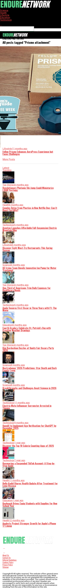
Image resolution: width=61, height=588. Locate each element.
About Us (6, 555)
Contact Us (7, 557)
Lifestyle (4, 15)
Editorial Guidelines (10, 560)
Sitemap (6, 567)
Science (4, 10)
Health (3, 12)
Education (5, 17)
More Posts (9, 159)
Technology (6, 20)
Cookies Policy (8, 562)
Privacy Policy (8, 564)
